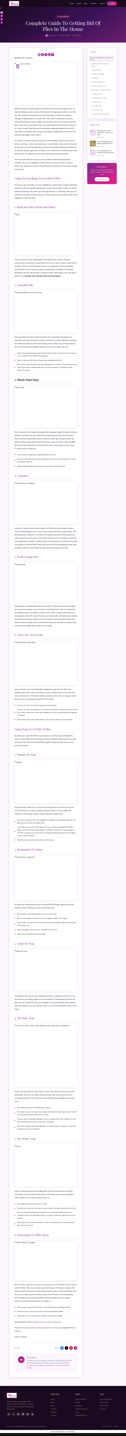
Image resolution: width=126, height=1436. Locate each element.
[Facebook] (39, 54)
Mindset (77, 1402)
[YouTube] (28, 1414)
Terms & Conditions (106, 1399)
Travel (77, 1412)
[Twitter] (42, 54)
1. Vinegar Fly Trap (96, 94)
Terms (104, 1426)
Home (72, 3)
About (79, 3)
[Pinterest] (32, 1414)
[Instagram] (45, 54)
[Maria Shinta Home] (14, 3)
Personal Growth (80, 1399)
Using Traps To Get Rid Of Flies (101, 90)
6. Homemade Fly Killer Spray (100, 114)
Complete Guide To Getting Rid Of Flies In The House (42, 1328)
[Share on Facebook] (62, 1348)
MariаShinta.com (24, 1426)
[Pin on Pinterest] (71, 1348)
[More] (52, 54)
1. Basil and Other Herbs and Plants (100, 65)
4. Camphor (95, 78)
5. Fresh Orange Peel (97, 82)
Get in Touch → (102, 179)
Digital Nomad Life (81, 1415)
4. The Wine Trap (96, 106)
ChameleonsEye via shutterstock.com (46, 1322)
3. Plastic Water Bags (97, 74)
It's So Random (63, 16)
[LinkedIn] (23, 1414)
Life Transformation (81, 1409)
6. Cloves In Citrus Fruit (98, 86)
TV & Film (93, 3)
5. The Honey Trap (97, 110)
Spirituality (78, 1406)
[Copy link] (75, 1348)
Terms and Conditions (58, 1431)
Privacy (110, 1426)
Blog (85, 3)
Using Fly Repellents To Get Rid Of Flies (102, 59)
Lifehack (17, 1331)
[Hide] (1, 26)
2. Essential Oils (96, 70)
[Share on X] (66, 1348)
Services (102, 3)
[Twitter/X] (13, 1414)
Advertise (103, 1409)
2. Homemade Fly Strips (99, 98)
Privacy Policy (104, 1402)
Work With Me (104, 1406)
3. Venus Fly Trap (96, 102)
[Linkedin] (49, 54)
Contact (112, 3)
